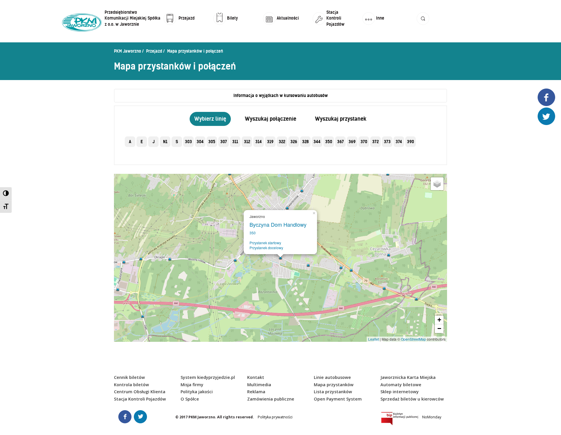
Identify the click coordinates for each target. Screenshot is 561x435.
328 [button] (305, 141)
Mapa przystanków (334, 384)
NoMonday (431, 417)
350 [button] (328, 141)
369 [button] (352, 141)
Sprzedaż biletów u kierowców (412, 399)
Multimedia (259, 384)
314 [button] (258, 141)
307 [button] (223, 141)
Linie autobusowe (332, 377)
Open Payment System (338, 399)
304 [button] (200, 141)
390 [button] (410, 141)
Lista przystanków (333, 391)
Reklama (256, 391)
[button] (423, 24)
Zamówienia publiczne (270, 399)
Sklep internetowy (399, 391)
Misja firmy (192, 384)
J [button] (154, 141)
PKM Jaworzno (127, 51)
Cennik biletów (129, 377)
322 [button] (282, 141)
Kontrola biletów (131, 384)
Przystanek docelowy (266, 247)
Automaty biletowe (400, 384)
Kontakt (255, 377)
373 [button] (387, 141)
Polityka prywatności (275, 417)
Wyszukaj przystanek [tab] (340, 118)
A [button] (130, 141)
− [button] (439, 328)
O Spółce (190, 399)
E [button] (142, 141)
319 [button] (270, 141)
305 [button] (211, 141)
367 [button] (340, 141)
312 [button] (247, 141)
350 (253, 232)
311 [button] (235, 141)
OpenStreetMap (413, 339)
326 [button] (293, 141)
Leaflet (373, 339)
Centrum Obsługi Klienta (139, 391)
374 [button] (399, 141)
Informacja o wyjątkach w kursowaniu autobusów (280, 95)
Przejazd (154, 51)
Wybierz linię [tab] (210, 118)
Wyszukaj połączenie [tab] (270, 118)
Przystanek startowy (265, 242)
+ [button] (439, 319)
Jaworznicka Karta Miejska (408, 377)
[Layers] (437, 183)
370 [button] (364, 141)
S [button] (177, 141)
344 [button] (317, 141)
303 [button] (188, 141)
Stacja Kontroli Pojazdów (140, 399)
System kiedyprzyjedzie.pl (208, 377)
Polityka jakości (197, 391)
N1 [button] (165, 141)
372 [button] (375, 141)
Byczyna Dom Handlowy (279, 224)
